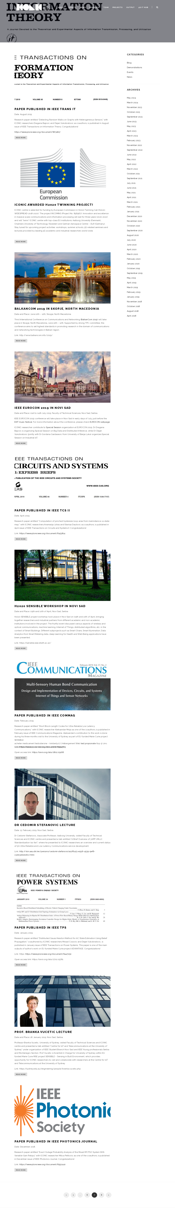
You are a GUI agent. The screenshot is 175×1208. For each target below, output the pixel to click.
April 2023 (131, 131)
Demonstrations (134, 67)
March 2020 (132, 254)
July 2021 (131, 183)
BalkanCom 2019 (89, 319)
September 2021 (134, 178)
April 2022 (131, 164)
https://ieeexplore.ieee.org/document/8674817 (37, 132)
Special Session (53, 427)
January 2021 (133, 211)
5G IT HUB (143, 7)
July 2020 (131, 240)
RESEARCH (94, 7)
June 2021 (131, 188)
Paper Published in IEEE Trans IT (45, 109)
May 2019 (131, 278)
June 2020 (132, 245)
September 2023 (135, 117)
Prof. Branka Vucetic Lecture (43, 1032)
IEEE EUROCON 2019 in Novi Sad (42, 407)
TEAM (106, 7)
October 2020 (133, 226)
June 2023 (132, 121)
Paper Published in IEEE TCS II (42, 510)
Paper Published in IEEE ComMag (44, 715)
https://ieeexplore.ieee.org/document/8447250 (48, 954)
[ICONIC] (32, 7)
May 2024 (131, 98)
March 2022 (132, 169)
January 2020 (133, 264)
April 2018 (131, 316)
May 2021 (131, 192)
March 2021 (132, 202)
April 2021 (131, 197)
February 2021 (133, 207)
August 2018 (133, 311)
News (83, 7)
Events (72, 7)
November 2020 (134, 221)
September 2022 (135, 150)
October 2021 (133, 174)
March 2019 (132, 287)
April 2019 (131, 283)
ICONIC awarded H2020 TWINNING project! (53, 204)
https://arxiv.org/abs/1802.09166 (48, 752)
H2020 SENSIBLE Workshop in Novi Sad (50, 606)
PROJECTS (117, 7)
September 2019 (135, 273)
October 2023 (133, 112)
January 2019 (133, 297)
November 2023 (134, 107)
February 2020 (134, 259)
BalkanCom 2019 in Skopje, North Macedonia (56, 308)
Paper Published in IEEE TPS (40, 927)
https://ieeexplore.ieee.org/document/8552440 (42, 1164)
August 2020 (133, 235)
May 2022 (131, 159)
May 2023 (131, 126)
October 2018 (133, 306)
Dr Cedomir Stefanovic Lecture (44, 825)
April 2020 (132, 249)
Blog (129, 63)
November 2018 (134, 301)
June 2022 (132, 155)
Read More (21, 137)
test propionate (88, 743)
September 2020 (135, 230)
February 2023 (134, 140)
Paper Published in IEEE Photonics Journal (55, 1141)
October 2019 (133, 268)
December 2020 (134, 216)
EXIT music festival (23, 422)
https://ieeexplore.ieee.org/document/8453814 (42, 533)
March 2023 (132, 136)
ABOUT (61, 7)
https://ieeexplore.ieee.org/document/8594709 (42, 747)
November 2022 (134, 145)
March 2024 (132, 102)
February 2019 (134, 292)
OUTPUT (130, 7)
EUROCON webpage (100, 422)
